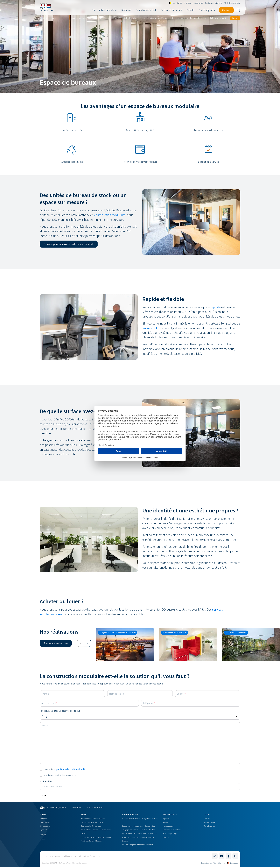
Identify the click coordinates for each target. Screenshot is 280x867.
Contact (207, 818)
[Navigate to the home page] (47, 7)
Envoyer (43, 795)
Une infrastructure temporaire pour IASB (96, 837)
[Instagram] (215, 856)
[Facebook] (228, 856)
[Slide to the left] (80, 643)
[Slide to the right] (87, 643)
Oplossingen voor (58, 807)
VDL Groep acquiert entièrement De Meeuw (137, 844)
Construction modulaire (172, 830)
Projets (165, 822)
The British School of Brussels (91, 841)
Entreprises (76, 807)
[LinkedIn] (235, 856)
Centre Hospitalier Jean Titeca (92, 822)
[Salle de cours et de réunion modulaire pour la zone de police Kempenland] (251, 644)
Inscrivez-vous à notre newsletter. (60, 775)
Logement (43, 830)
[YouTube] (221, 856)
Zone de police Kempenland (91, 826)
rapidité (216, 307)
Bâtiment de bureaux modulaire (93, 818)
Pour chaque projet (170, 833)
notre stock (150, 328)
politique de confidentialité (70, 769)
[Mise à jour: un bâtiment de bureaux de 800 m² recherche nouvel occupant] (188, 644)
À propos (166, 818)
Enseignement (45, 822)
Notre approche (168, 826)
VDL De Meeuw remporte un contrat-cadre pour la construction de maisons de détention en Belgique (139, 837)
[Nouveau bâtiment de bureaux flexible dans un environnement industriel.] (125, 644)
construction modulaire (109, 215)
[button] (69, 244)
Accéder (42, 839)
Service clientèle (209, 822)
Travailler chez (209, 826)
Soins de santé (45, 826)
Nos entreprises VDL (208, 863)
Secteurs (166, 837)
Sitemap (221, 863)
